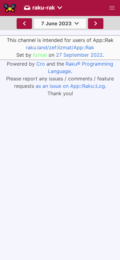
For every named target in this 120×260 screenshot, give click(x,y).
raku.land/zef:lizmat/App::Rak (60, 47)
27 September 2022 (79, 55)
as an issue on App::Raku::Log (70, 86)
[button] (112, 8)
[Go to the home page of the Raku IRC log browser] (10, 8)
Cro (40, 64)
